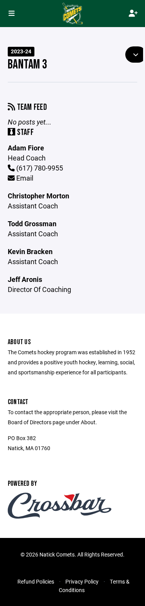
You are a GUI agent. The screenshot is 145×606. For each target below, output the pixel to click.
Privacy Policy (82, 581)
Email (24, 178)
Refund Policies (35, 581)
